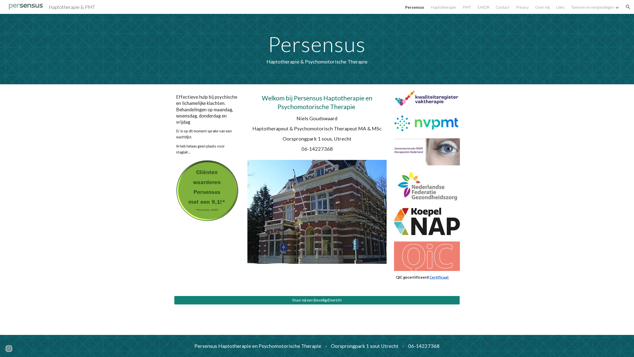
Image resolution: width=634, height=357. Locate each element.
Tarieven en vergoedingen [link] (592, 7)
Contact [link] (503, 7)
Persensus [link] (414, 7)
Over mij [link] (542, 7)
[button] (628, 7)
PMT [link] (467, 7)
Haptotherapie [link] (443, 7)
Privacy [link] (522, 7)
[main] (316, 49)
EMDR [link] (483, 7)
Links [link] (560, 7)
